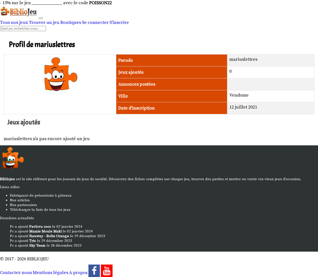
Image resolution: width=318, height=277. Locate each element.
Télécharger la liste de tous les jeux (40, 209)
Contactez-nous (16, 273)
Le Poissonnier (47, 3)
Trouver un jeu (44, 22)
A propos (78, 273)
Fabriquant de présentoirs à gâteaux (41, 195)
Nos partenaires (23, 205)
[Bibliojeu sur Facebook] (94, 273)
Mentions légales (50, 273)
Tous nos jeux (14, 22)
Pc (12, 226)
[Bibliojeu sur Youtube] (106, 273)
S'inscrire (119, 22)
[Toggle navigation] (41, 18)
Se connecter (95, 22)
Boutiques (70, 22)
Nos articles (20, 200)
